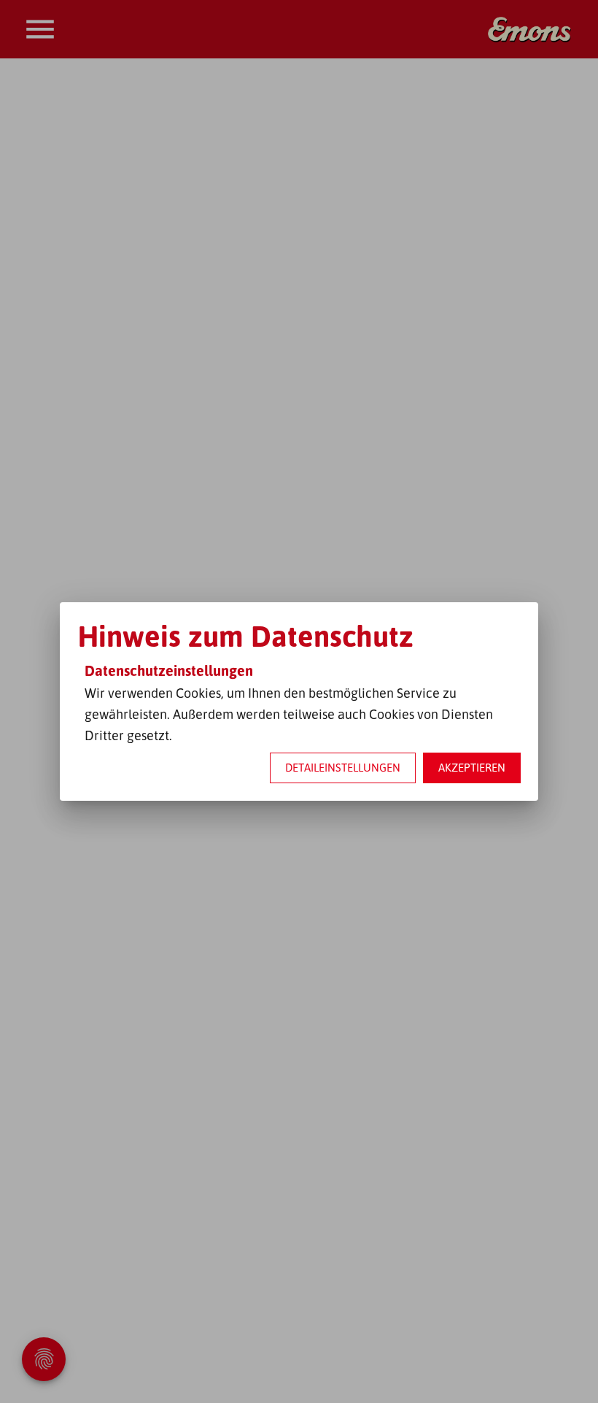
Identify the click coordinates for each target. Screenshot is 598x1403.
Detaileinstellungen (342, 767)
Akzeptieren (471, 767)
